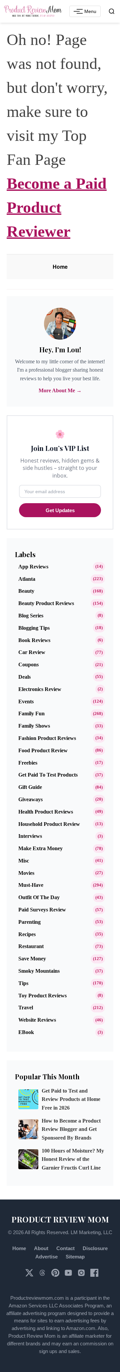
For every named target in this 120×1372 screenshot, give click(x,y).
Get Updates (60, 510)
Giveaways (30, 799)
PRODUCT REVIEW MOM (60, 1219)
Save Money (32, 958)
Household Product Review (49, 824)
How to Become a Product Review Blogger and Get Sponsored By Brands (71, 1129)
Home (60, 266)
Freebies (27, 763)
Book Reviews (34, 640)
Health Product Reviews (45, 812)
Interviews (30, 836)
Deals (24, 677)
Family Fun (31, 713)
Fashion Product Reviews (47, 738)
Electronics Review (39, 689)
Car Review (31, 652)
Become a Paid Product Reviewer (57, 207)
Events (26, 701)
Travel (25, 1007)
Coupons (28, 664)
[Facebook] (94, 1275)
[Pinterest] (56, 1275)
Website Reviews (37, 1020)
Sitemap (75, 1256)
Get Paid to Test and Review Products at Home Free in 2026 (71, 1099)
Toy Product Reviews (42, 995)
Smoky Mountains (39, 971)
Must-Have (30, 885)
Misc (23, 860)
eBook (26, 1032)
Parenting (29, 922)
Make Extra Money (40, 848)
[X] (30, 1275)
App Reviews (33, 566)
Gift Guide (30, 787)
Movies (26, 873)
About (41, 1248)
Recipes (27, 934)
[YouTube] (69, 1275)
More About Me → (60, 390)
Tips (23, 983)
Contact (65, 1248)
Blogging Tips (34, 628)
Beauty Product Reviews (46, 603)
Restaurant (31, 946)
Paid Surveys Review (42, 909)
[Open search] (112, 11)
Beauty (26, 591)
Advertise (46, 1256)
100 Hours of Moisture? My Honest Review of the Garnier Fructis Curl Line (73, 1159)
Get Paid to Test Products (48, 775)
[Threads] (43, 1275)
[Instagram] (82, 1275)
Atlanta (26, 579)
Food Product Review (43, 750)
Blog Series (30, 615)
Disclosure (95, 1248)
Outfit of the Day (39, 897)
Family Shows (34, 726)
